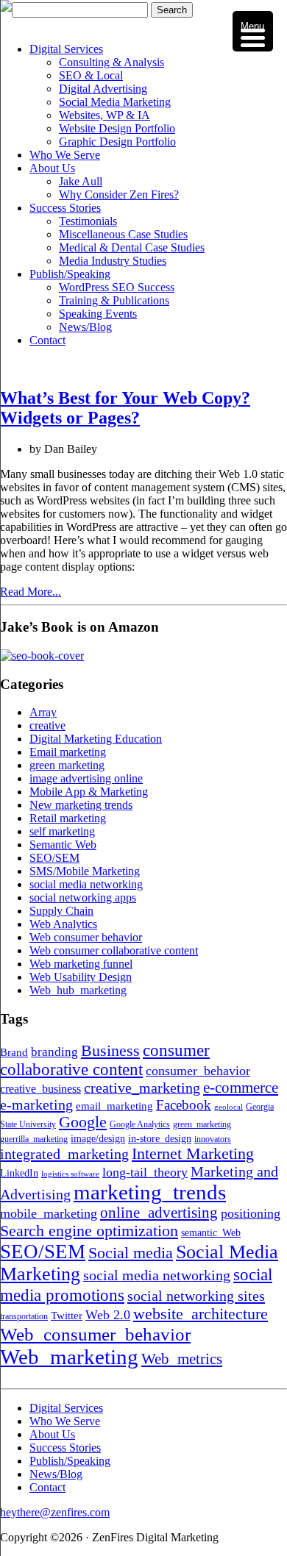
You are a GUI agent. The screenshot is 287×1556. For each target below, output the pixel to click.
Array (43, 712)
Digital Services (66, 49)
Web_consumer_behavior (95, 1334)
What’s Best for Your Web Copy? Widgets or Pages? (125, 407)
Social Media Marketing (115, 102)
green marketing (66, 765)
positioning (250, 1213)
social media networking (86, 884)
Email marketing (67, 752)
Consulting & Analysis (111, 62)
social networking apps (82, 897)
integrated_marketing (64, 1154)
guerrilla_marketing (34, 1139)
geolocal (228, 1107)
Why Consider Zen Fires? (119, 194)
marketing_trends (150, 1192)
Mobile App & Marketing (88, 791)
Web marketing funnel (80, 963)
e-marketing (36, 1104)
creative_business (40, 1089)
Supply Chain (61, 910)
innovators (212, 1139)
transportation (24, 1316)
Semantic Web (62, 844)
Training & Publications (114, 300)
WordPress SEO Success (116, 287)
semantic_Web (211, 1232)
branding (54, 1052)
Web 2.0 (107, 1314)
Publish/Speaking (69, 274)
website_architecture (200, 1314)
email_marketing (114, 1105)
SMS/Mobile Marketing (84, 871)
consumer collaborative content (105, 1060)
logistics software (70, 1174)
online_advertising (159, 1213)
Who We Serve (64, 155)
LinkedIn (19, 1173)
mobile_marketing (48, 1213)
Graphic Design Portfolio (117, 141)
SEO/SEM (54, 858)
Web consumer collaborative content (113, 950)
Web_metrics (181, 1359)
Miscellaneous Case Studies (123, 234)
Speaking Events (98, 313)
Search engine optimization (89, 1230)
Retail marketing (67, 818)
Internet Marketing (193, 1154)
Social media (130, 1252)
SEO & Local (91, 75)
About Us (52, 168)
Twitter (66, 1315)
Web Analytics (63, 924)
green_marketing (202, 1124)
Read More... (30, 591)
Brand (14, 1052)
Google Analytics (140, 1124)
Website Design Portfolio (117, 128)
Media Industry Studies (112, 260)
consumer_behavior (198, 1070)
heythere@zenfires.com (55, 1512)
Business (110, 1050)
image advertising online (86, 778)
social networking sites (196, 1296)
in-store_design (159, 1138)
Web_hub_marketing (78, 990)
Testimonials (88, 221)
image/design (98, 1138)
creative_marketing (142, 1087)
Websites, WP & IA (104, 115)
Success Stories (65, 207)
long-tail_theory (145, 1172)
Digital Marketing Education (95, 738)
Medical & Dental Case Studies (132, 247)
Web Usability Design (80, 977)
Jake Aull (80, 181)
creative (47, 725)
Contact (47, 340)
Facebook (183, 1105)
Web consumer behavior (85, 937)
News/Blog (85, 327)
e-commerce (240, 1087)
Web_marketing (69, 1356)
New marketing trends (80, 805)
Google (83, 1122)
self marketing (62, 831)
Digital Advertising (103, 88)
